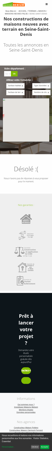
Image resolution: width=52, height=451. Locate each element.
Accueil (23, 11)
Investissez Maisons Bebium (26, 407)
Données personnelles (26, 412)
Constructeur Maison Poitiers (26, 428)
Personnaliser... (8, 447)
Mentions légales (26, 410)
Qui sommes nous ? (26, 405)
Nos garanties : (26, 205)
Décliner (35, 447)
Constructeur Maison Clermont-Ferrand (26, 430)
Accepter (44, 447)
